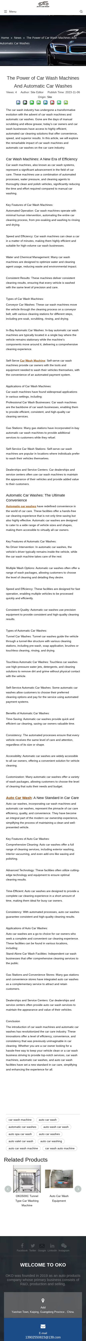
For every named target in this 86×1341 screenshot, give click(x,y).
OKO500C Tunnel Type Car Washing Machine (27, 1200)
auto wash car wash (56, 1126)
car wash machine (20, 1119)
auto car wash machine (23, 1148)
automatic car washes (22, 1126)
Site (49, 97)
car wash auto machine (60, 1148)
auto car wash (48, 1119)
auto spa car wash (20, 1134)
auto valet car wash (21, 1141)
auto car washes (49, 1134)
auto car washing (51, 1141)
